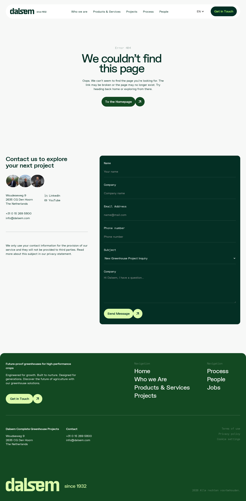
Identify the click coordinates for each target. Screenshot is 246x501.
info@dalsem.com (18, 218)
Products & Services (162, 387)
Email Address (115, 206)
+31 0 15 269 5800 (19, 213)
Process (218, 371)
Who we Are (150, 379)
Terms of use (231, 428)
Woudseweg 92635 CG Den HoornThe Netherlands (19, 440)
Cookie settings (228, 439)
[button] (200, 11)
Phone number (114, 228)
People (216, 379)
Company (110, 184)
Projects (145, 395)
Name (107, 163)
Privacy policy (229, 433)
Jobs (213, 387)
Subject (110, 249)
